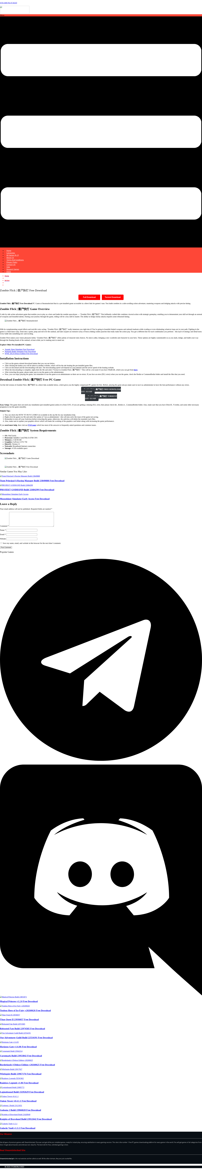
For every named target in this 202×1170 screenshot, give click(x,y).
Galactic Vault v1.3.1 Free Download (17, 1128)
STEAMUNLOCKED (8, 3)
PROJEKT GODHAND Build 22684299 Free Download (27, 489)
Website (3, 539)
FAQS (8, 271)
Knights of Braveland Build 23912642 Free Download (26, 1119)
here (135, 370)
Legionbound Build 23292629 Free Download (22, 1092)
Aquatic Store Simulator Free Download (19, 349)
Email (3, 534)
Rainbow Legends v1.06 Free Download (19, 1083)
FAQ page (32, 425)
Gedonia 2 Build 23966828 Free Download (20, 1110)
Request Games (12, 269)
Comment (4, 526)
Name (3, 530)
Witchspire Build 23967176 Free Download (20, 1074)
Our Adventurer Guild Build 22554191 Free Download (26, 1037)
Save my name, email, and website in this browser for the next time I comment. (32, 543)
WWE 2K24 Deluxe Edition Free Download (21, 354)
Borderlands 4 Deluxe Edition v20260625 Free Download (27, 1064)
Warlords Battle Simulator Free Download (20, 351)
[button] (101, 130)
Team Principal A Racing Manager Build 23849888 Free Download (32, 480)
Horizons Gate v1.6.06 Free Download (18, 1046)
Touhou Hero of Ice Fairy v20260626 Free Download (25, 1010)
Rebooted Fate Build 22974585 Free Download (22, 1028)
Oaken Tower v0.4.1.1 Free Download (18, 1101)
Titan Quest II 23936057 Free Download (19, 1019)
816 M (101, 390)
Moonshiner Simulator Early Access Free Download (25, 499)
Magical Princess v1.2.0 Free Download (19, 1001)
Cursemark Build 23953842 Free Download (21, 1055)
